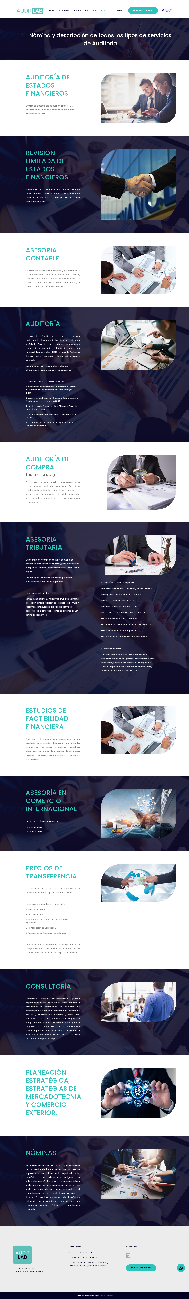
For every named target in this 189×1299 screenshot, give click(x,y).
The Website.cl (106, 1295)
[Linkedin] (128, 1255)
